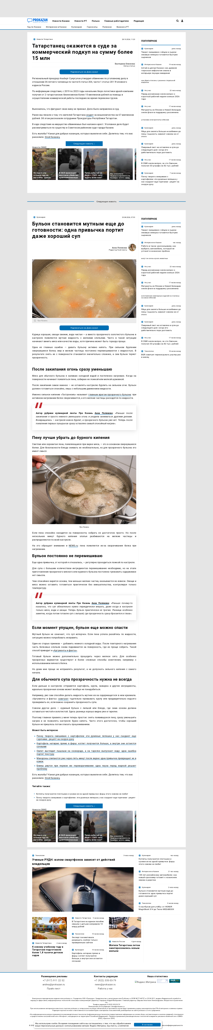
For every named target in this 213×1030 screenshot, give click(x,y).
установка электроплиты (151, 120)
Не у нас (147, 90)
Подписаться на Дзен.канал (84, 72)
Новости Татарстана (45, 39)
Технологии (149, 351)
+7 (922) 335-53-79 (105, 980)
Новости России (118, 941)
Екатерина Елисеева (125, 64)
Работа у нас (105, 988)
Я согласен (147, 1024)
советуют (63, 698)
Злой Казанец (52, 137)
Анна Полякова (119, 248)
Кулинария (148, 49)
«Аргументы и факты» (65, 650)
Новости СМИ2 (39, 147)
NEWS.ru (73, 545)
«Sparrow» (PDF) (109, 1018)
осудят (90, 115)
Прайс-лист (53, 988)
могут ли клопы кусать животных (154, 258)
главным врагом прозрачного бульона (109, 394)
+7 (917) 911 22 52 (53, 980)
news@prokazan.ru (105, 984)
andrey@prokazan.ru (54, 984)
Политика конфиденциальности (170, 1025)
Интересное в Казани (152, 64)
